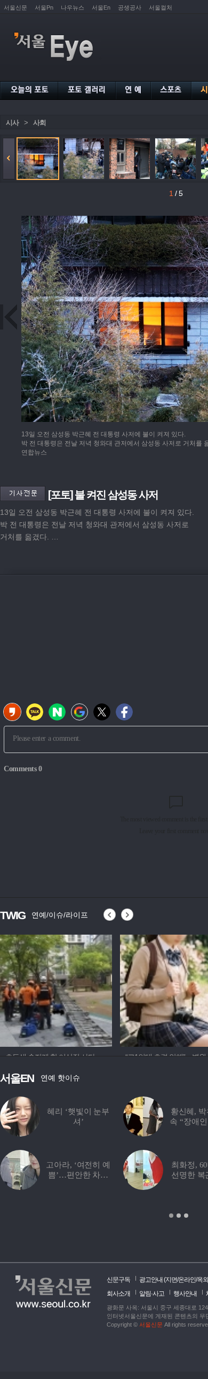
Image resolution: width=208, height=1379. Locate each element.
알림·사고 (151, 1293)
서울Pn (44, 7)
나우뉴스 (72, 7)
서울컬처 (160, 7)
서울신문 (15, 7)
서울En (101, 7)
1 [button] (171, 1215)
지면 (171, 1279)
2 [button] (179, 1215)
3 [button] (186, 1215)
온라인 (187, 1279)
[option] (56, 989)
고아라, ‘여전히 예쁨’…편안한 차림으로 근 (78, 1175)
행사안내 (185, 1293)
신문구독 (118, 1279)
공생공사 (129, 7)
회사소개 (118, 1293)
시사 (12, 123)
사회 (39, 123)
